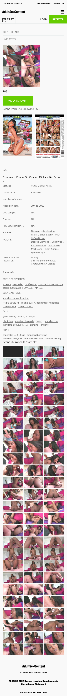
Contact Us (58, 4)
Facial (34, 235)
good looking (9, 317)
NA (26, 325)
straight (7, 284)
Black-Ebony (46, 235)
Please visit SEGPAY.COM (33, 693)
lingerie (45, 325)
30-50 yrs (20, 335)
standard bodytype (13, 325)
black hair (8, 321)
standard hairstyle (24, 321)
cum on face (9, 306)
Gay (12, 4)
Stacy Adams (52, 249)
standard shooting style (50, 284)
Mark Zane (36, 249)
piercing (34, 325)
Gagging (35, 231)
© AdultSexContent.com (33, 672)
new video (18, 284)
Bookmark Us (44, 4)
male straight (11, 303)
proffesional (31, 284)
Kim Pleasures (38, 245)
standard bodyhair (12, 339)
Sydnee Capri (38, 253)
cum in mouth (25, 306)
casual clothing (53, 339)
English (36, 193)
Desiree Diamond (40, 242)
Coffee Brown (38, 238)
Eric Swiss (57, 242)
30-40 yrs (31, 317)
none (39, 321)
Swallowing (49, 231)
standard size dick (33, 339)
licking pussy (28, 303)
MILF (57, 235)
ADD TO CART (18, 100)
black (21, 317)
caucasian (8, 335)
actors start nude (12, 288)
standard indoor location (16, 298)
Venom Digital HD (41, 186)
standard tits (51, 321)
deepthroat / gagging (47, 303)
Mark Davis (54, 245)
